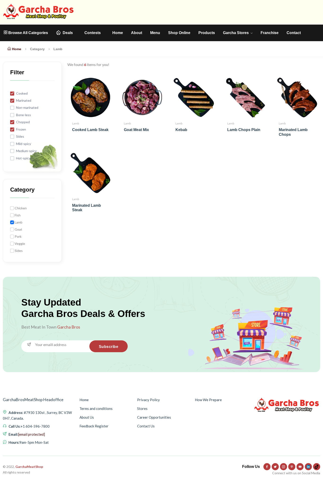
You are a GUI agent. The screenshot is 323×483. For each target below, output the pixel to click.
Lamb (75, 123)
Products (206, 33)
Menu (155, 33)
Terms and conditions (96, 408)
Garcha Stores (236, 33)
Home (117, 33)
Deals (68, 33)
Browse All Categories (27, 33)
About (136, 33)
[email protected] (31, 434)
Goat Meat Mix (136, 130)
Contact (294, 33)
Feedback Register (94, 426)
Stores (142, 408)
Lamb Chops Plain (243, 130)
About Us (86, 417)
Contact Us (146, 426)
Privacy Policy (148, 400)
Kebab (181, 130)
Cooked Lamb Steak (90, 130)
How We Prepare (208, 400)
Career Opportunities (154, 417)
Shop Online (179, 33)
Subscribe (108, 347)
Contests (92, 33)
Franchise (270, 33)
